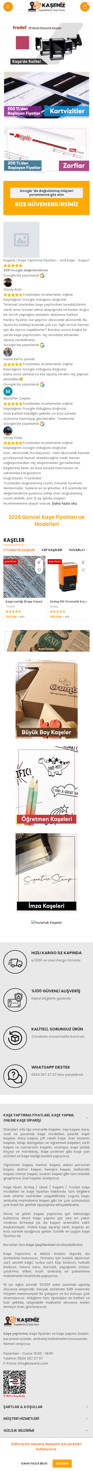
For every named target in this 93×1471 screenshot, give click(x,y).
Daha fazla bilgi (34, 1463)
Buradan (10, 1244)
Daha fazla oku (64, 503)
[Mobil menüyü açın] (8, 6)
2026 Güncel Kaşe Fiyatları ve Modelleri (46, 521)
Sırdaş (54, 606)
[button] (39, 562)
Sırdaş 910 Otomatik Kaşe (68, 601)
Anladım (62, 1463)
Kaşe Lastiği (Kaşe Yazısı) (24, 601)
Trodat (10, 606)
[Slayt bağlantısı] (46, 44)
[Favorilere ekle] (39, 570)
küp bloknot (65, 1262)
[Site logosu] (47, 6)
